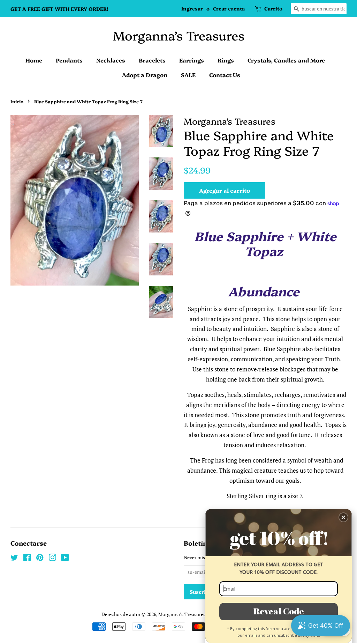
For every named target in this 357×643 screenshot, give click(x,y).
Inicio (16, 101)
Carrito (273, 8)
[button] (343, 517)
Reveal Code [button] (278, 611)
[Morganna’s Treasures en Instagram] (52, 558)
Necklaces (110, 60)
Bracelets (152, 60)
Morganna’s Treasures (178, 35)
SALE (188, 75)
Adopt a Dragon (144, 75)
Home (33, 60)
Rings (226, 60)
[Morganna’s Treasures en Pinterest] (40, 558)
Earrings (191, 60)
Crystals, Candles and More (286, 60)
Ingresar (192, 8)
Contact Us (224, 75)
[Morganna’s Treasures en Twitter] (14, 558)
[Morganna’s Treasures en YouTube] (65, 558)
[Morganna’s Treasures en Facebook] (27, 558)
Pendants (69, 60)
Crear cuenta (229, 8)
